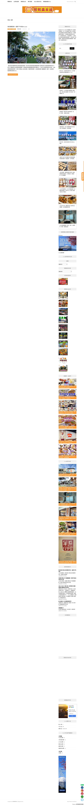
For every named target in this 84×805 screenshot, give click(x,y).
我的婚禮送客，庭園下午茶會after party (17, 26)
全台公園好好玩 (37, 1)
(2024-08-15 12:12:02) (67, 581)
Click (83, 176)
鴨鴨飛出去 (23, 1)
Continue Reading (13, 74)
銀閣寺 (60, 746)
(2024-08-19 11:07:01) (67, 573)
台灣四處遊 (16, 1)
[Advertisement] (67, 636)
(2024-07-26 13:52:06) (67, 603)
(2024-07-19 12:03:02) (67, 609)
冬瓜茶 (60, 737)
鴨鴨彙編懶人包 (47, 1)
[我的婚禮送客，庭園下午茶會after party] (31, 47)
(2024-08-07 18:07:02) (67, 593)
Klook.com (60, 235)
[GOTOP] (82, 799)
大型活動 (60, 739)
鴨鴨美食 (10, 1)
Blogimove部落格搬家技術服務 (77, 804)
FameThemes (74, 801)
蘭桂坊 (60, 744)
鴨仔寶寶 (30, 1)
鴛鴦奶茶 (60, 748)
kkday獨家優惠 (61, 252)
